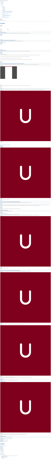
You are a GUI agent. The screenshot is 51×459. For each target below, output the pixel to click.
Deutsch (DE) (2, 3)
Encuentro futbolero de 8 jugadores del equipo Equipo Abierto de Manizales (10, 201)
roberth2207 (1, 449)
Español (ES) (2, 1)
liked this (3, 42)
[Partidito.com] (4, 0)
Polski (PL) (1, 4)
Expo (1, 84)
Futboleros (1, 441)
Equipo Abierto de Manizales (4, 210)
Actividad (2, 23)
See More (1, 30)
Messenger (1, 146)
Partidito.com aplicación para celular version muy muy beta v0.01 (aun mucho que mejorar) (12, 63)
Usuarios (2, 443)
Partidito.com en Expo (3, 32)
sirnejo (1, 35)
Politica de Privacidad (4, 457)
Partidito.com (2, 379)
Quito (1, 20)
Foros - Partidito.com (3, 436)
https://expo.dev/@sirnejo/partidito (40, 89)
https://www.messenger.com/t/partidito (5, 144)
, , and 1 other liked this (6, 438)
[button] (3, 6)
